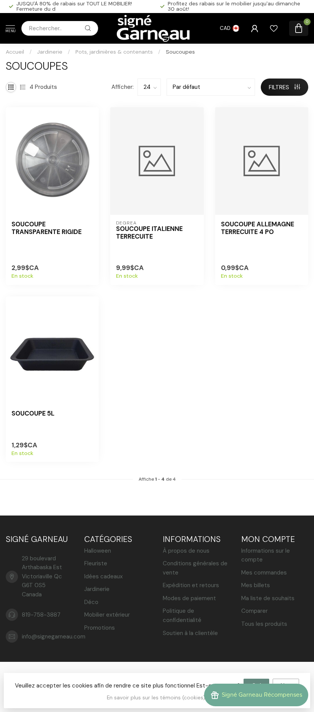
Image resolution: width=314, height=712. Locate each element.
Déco (91, 602)
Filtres (280, 87)
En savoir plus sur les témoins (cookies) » (158, 697)
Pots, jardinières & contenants (114, 51)
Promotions (99, 628)
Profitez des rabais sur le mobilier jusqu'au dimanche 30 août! (234, 6)
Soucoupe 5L (32, 413)
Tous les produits (264, 624)
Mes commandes (264, 572)
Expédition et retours (191, 585)
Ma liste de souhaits (267, 598)
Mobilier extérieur (107, 615)
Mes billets (255, 585)
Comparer (254, 611)
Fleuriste (95, 563)
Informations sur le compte (265, 555)
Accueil (15, 51)
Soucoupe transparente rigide (46, 228)
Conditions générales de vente (195, 568)
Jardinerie (49, 51)
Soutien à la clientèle (190, 633)
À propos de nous (186, 551)
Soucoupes (180, 51)
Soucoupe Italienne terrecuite (149, 233)
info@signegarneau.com (53, 636)
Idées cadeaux (103, 576)
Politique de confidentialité (182, 615)
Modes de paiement (189, 598)
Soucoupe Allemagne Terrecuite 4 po (257, 228)
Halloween (97, 551)
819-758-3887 (41, 615)
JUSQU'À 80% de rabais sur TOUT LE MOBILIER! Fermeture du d (74, 6)
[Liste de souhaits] (274, 28)
